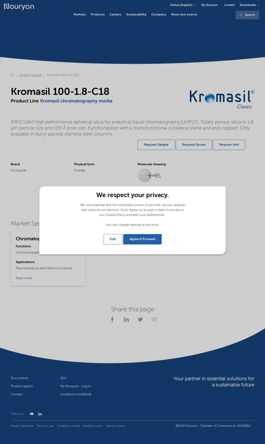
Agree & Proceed (142, 239)
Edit (113, 239)
